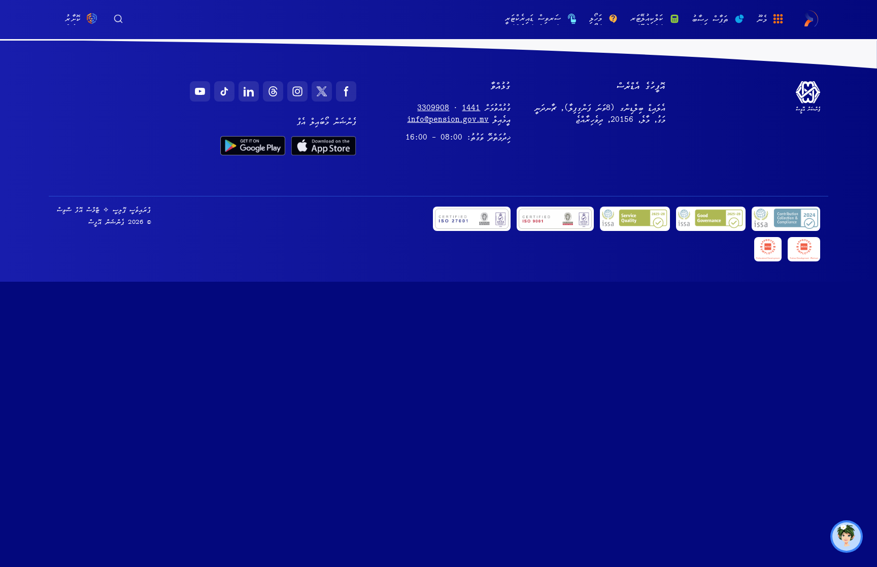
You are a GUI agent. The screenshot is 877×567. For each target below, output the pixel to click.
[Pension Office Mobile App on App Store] (323, 145)
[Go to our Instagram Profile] (297, 91)
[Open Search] (118, 18)
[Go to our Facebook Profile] (346, 91)
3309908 (433, 109)
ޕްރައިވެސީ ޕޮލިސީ (132, 211)
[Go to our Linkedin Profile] (249, 91)
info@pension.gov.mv (448, 120)
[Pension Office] (809, 19)
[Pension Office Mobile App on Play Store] (252, 145)
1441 (471, 109)
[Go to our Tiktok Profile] (224, 91)
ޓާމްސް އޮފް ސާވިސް (78, 211)
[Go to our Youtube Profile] (200, 91)
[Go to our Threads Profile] (273, 91)
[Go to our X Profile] (322, 91)
